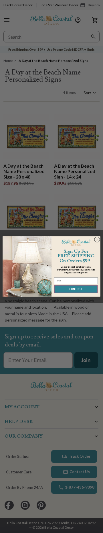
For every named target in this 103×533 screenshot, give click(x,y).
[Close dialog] (97, 239)
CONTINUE (76, 289)
